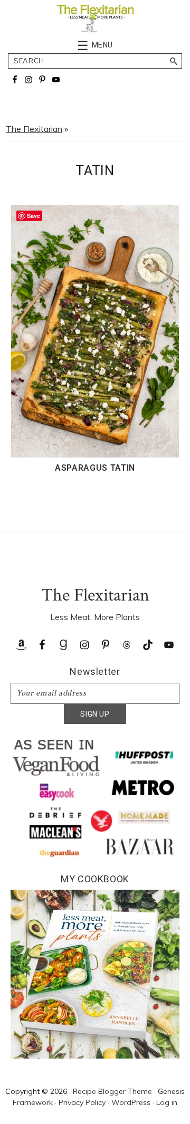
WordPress (130, 1102)
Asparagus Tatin (95, 468)
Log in (166, 1102)
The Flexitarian (34, 128)
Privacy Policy (82, 1102)
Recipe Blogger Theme (112, 1091)
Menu (102, 45)
